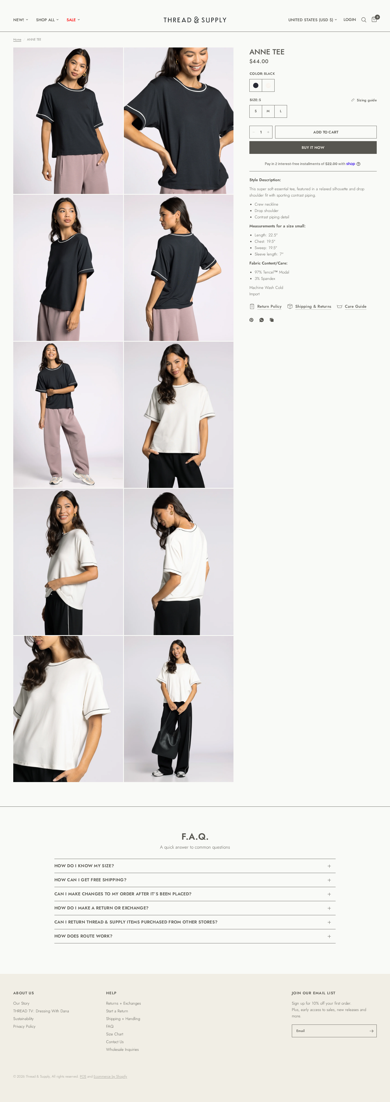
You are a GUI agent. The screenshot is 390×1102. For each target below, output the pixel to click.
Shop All (45, 20)
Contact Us (115, 1042)
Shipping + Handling (123, 1019)
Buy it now (313, 147)
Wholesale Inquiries (122, 1049)
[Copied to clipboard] (273, 320)
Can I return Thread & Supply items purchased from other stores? (136, 922)
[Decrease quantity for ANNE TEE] (254, 132)
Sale (71, 20)
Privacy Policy (24, 1026)
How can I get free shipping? (90, 880)
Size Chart (114, 1034)
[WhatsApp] (262, 320)
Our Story (21, 1003)
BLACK (255, 85)
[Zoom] (112, 59)
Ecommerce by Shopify (110, 1076)
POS (83, 1076)
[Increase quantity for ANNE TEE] (268, 132)
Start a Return (117, 1011)
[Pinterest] (252, 320)
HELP (111, 993)
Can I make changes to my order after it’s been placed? (123, 894)
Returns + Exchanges (123, 1003)
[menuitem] (22, 20)
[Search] (364, 20)
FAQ (110, 1026)
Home (17, 39)
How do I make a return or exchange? (101, 908)
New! (18, 20)
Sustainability (23, 1019)
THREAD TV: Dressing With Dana (41, 1011)
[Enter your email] (371, 1031)
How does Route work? (83, 936)
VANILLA (268, 85)
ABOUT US (23, 993)
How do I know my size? (84, 866)
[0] (373, 20)
